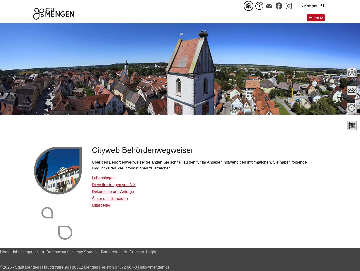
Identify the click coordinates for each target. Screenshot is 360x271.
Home (5, 252)
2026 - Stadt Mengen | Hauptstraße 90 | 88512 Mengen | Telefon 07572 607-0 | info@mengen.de (85, 267)
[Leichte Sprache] (249, 6)
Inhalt (18, 252)
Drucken (136, 252)
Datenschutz (57, 252)
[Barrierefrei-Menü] (259, 6)
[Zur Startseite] (53, 14)
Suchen (323, 6)
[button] (269, 6)
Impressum (34, 252)
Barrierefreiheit (114, 252)
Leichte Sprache (84, 252)
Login (151, 252)
